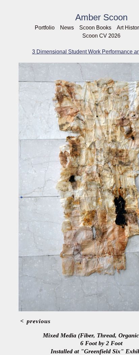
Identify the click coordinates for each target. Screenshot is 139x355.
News (67, 27)
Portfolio (45, 27)
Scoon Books (95, 27)
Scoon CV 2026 (101, 36)
